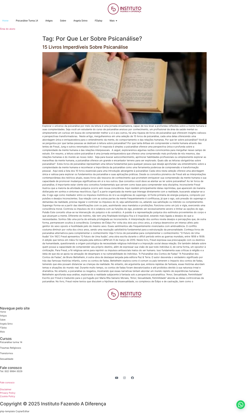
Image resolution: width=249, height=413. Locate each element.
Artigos (3, 315)
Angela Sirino (6, 323)
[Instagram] (124, 378)
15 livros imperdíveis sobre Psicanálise (85, 47)
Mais (2, 331)
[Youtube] (116, 378)
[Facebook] (132, 378)
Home (3, 311)
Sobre (2, 319)
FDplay (3, 327)
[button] (240, 404)
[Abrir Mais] (116, 20)
